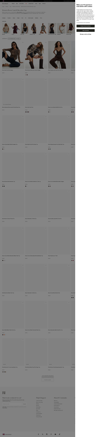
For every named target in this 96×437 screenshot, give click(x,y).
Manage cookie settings (85, 34)
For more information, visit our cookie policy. (83, 22)
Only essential (85, 30)
